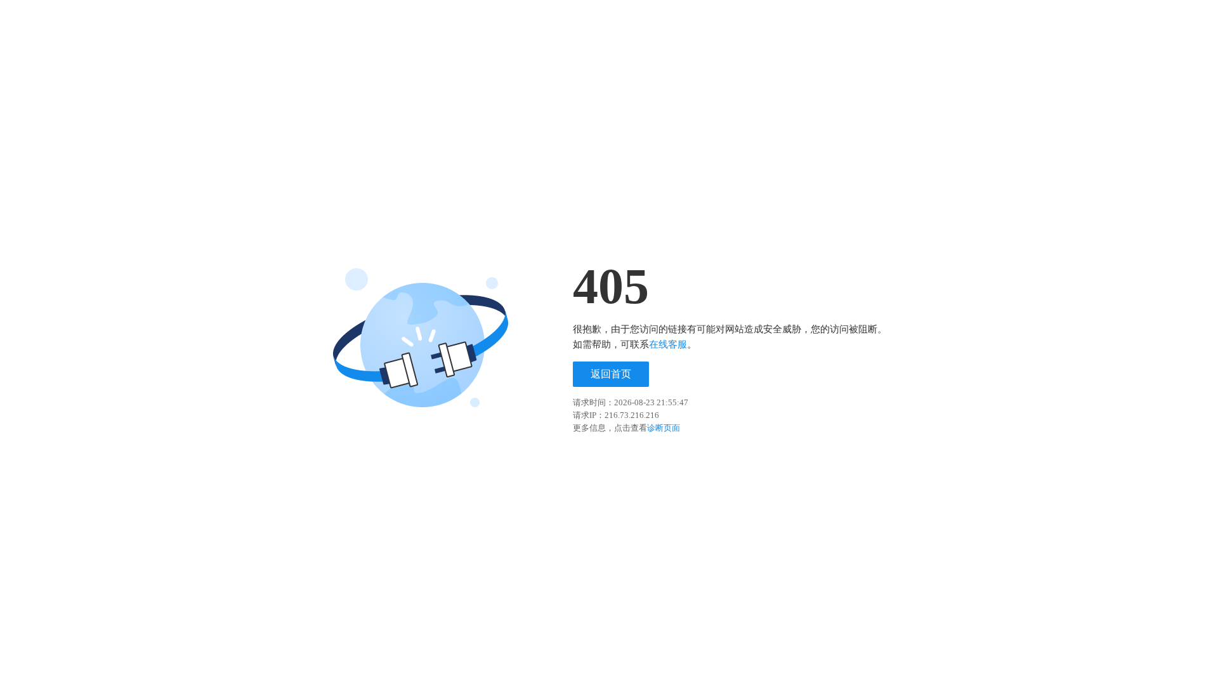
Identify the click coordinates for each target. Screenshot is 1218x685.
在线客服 (668, 344)
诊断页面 (663, 428)
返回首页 (611, 374)
